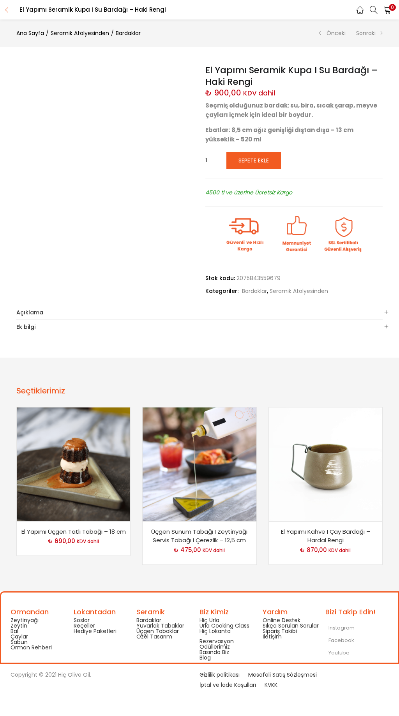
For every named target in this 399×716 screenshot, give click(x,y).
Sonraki (366, 33)
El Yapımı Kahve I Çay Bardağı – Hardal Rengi (325, 536)
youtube (338, 652)
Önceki (336, 33)
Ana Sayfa (30, 33)
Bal (14, 631)
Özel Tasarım (154, 636)
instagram (341, 627)
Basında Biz (214, 652)
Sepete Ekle (253, 160)
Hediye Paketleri (95, 631)
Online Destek (281, 620)
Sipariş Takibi (280, 631)
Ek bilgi (25, 327)
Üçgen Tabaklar (157, 631)
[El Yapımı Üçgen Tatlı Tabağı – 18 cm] (73, 464)
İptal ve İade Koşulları (228, 685)
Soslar (82, 620)
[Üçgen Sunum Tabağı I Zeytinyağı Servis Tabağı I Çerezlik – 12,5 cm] (199, 464)
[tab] (199, 312)
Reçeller (84, 626)
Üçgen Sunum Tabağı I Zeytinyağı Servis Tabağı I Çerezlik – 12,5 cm (199, 536)
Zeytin (19, 626)
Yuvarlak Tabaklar (160, 626)
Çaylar (19, 636)
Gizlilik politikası (220, 675)
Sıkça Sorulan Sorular (291, 626)
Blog (205, 657)
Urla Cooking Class (224, 626)
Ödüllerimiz (215, 647)
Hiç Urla (209, 620)
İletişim (272, 636)
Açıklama (29, 312)
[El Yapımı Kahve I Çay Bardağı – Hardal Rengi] (325, 464)
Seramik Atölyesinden (80, 33)
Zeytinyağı (25, 620)
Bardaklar (128, 33)
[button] (387, 9)
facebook (340, 640)
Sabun (19, 642)
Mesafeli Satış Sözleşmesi (282, 675)
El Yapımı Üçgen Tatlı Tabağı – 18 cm (73, 531)
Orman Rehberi (31, 647)
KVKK (271, 685)
